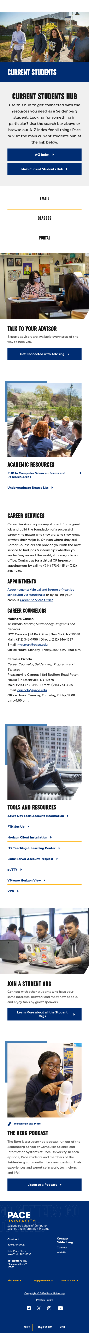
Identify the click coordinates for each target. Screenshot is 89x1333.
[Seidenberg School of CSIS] (28, 1222)
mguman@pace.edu (32, 645)
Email (44, 198)
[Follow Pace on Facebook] (28, 1308)
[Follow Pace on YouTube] (60, 1308)
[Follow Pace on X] (39, 1308)
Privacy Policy (44, 1299)
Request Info (45, 1327)
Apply (27, 1327)
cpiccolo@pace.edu (32, 690)
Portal (44, 238)
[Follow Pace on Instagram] (49, 1308)
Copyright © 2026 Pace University (44, 1293)
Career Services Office (36, 600)
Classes (45, 218)
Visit (62, 1327)
